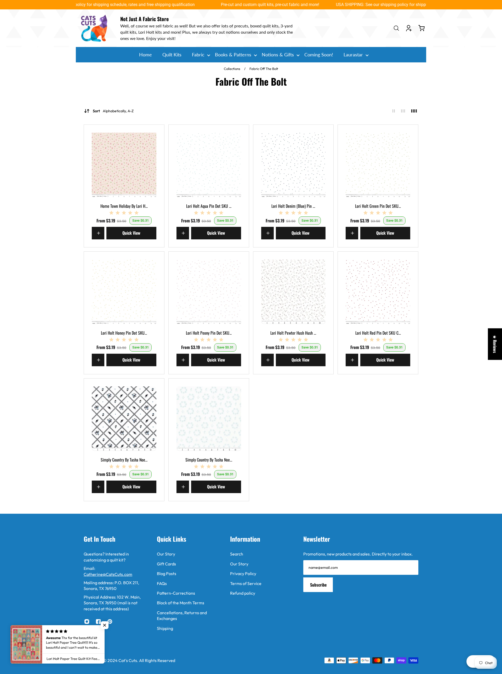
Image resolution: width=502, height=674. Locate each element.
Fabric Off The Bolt (263, 69)
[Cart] (421, 28)
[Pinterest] (110, 621)
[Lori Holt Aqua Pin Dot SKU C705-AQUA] (208, 165)
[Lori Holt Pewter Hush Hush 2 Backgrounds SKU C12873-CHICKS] (293, 291)
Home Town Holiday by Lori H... (124, 206)
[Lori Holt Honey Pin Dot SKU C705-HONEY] (124, 291)
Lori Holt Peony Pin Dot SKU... (209, 333)
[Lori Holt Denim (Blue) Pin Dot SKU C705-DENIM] (293, 165)
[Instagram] (87, 621)
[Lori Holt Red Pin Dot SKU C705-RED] (378, 291)
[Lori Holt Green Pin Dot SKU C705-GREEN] (378, 165)
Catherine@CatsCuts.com (108, 574)
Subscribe (318, 585)
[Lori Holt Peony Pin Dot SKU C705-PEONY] (208, 291)
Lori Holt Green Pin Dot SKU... (378, 206)
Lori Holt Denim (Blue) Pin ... (293, 206)
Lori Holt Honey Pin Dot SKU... (124, 333)
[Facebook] (98, 621)
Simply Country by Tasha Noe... (124, 460)
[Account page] (409, 28)
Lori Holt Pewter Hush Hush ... (293, 333)
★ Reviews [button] (495, 344)
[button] (105, 625)
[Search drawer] (396, 28)
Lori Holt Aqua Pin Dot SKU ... (208, 206)
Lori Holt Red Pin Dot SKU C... (378, 333)
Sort (113, 111)
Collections (232, 69)
